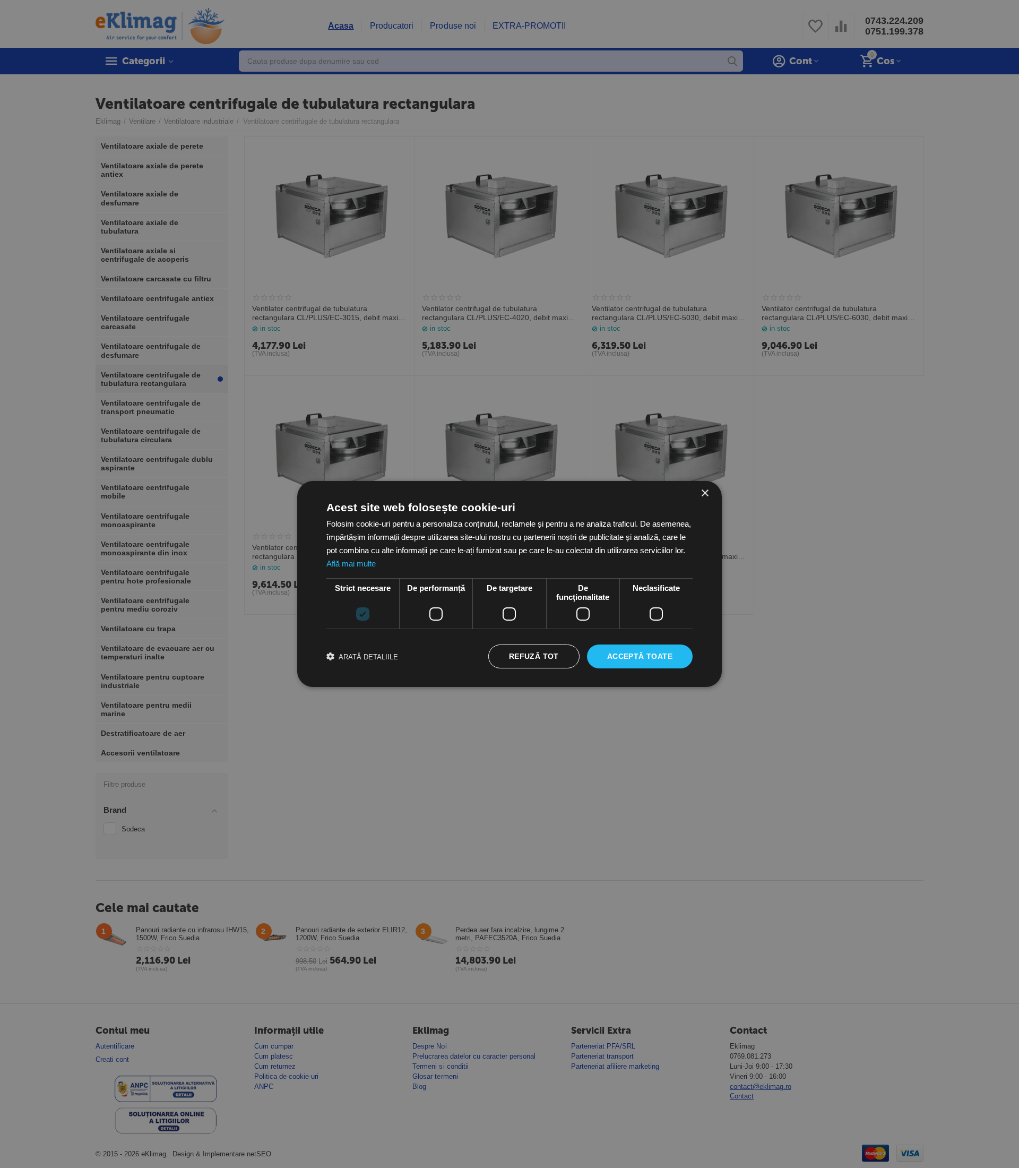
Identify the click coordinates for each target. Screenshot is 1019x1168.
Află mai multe (351, 563)
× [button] (705, 493)
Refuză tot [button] (534, 656)
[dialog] (509, 584)
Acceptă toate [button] (639, 656)
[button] (362, 656)
